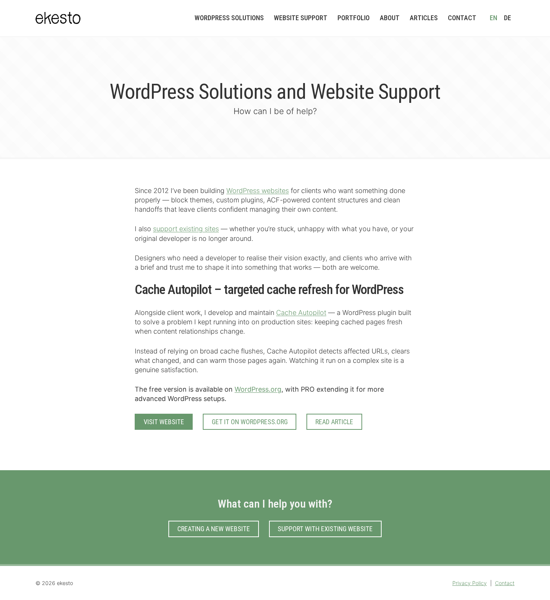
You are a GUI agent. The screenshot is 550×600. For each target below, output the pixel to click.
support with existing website (325, 529)
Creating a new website (213, 529)
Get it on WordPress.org (250, 422)
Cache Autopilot (301, 312)
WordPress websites (257, 191)
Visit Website (164, 422)
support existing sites (186, 229)
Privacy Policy (469, 583)
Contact (504, 583)
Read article (334, 422)
